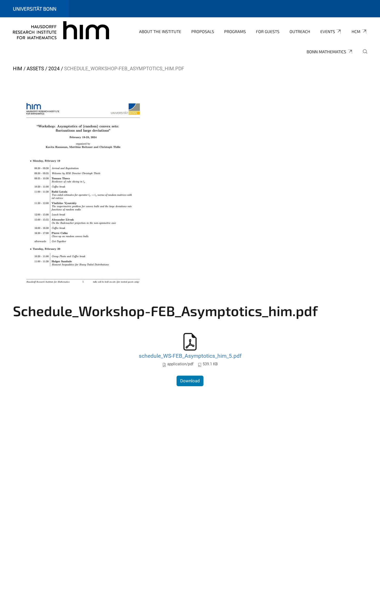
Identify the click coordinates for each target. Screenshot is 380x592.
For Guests (267, 31)
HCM (356, 31)
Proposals (202, 31)
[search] (363, 55)
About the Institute (160, 31)
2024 (54, 69)
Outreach (300, 31)
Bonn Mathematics (326, 51)
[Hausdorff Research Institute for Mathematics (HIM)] (61, 31)
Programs (235, 31)
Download (190, 380)
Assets (35, 69)
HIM (17, 69)
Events (327, 31)
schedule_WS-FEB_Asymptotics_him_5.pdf (190, 356)
